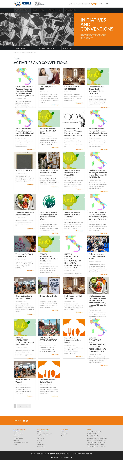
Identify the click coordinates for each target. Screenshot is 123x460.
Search (63, 436)
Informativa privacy (56, 457)
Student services (20, 429)
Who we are (40, 431)
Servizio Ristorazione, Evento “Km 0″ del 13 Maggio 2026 (72, 172)
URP (62, 431)
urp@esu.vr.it (88, 453)
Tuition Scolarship (18, 438)
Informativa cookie (67, 457)
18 (27, 406)
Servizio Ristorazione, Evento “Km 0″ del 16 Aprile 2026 (72, 214)
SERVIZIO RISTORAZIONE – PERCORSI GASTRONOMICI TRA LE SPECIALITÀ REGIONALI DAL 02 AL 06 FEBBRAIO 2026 (97, 344)
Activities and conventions (21, 442)
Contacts (51, 10)
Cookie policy (41, 446)
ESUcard (68, 48)
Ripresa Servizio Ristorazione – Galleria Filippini (72, 340)
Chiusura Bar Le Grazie (48, 296)
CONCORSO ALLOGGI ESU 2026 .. (97, 440)
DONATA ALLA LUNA (23, 170)
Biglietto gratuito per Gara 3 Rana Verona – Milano (97, 256)
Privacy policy (41, 444)
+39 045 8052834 (70, 453)
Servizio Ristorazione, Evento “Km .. (96, 442)
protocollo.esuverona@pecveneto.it (79, 4)
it (99, 3)
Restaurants (21, 48)
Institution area (38, 10)
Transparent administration (44, 434)
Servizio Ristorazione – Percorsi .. (96, 444)
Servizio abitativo (18, 434)
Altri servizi (17, 440)
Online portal (70, 10)
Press (38, 442)
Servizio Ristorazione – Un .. (94, 431)
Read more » (55, 105)
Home (16, 52)
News (60, 10)
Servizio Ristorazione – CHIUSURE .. (97, 438)
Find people (40, 440)
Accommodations (47, 48)
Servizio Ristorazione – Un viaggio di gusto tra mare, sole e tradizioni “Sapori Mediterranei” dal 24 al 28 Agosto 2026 (24, 91)
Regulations (40, 438)
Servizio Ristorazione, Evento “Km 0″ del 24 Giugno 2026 (48, 131)
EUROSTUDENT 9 (92, 434)
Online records (41, 436)
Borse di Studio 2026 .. (93, 436)
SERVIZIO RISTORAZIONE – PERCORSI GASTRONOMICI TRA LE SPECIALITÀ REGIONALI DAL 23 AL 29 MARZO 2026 (72, 261)
